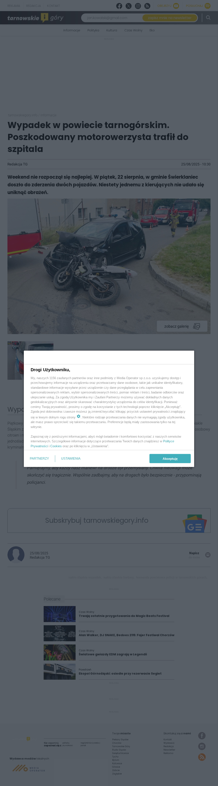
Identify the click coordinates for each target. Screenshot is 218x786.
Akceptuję (170, 458)
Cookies (56, 446)
